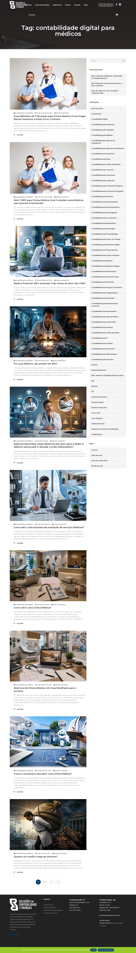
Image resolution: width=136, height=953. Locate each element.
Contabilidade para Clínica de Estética (105, 164)
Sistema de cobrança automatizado (105, 429)
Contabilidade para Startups (102, 327)
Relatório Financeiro (99, 407)
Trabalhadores (96, 434)
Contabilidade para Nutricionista (103, 271)
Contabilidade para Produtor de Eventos (106, 287)
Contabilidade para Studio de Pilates (105, 333)
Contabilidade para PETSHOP (102, 282)
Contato (31, 15)
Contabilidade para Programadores (104, 293)
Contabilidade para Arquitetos (102, 154)
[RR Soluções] (18, 5)
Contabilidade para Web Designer (104, 354)
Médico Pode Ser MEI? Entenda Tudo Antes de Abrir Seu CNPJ (49, 283)
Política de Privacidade (106, 950)
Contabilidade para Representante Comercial (104, 305)
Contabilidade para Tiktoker (102, 343)
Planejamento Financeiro (51, 913)
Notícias (94, 386)
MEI (92, 381)
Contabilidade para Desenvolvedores (105, 207)
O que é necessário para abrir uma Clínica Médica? (43, 773)
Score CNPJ (95, 413)
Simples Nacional (97, 424)
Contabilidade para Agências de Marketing (107, 148)
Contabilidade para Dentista (102, 196)
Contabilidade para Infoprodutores (104, 250)
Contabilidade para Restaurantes (103, 311)
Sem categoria (97, 418)
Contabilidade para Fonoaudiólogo (104, 234)
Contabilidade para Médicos (24, 113)
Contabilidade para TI (99, 338)
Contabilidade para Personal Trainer (105, 277)
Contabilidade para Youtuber (102, 359)
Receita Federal (97, 402)
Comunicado (96, 114)
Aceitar (93, 950)
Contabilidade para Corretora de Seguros (107, 186)
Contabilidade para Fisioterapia (103, 229)
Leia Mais (19, 135)
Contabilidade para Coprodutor (103, 175)
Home (29, 5)
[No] (134, 950)
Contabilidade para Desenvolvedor (104, 202)
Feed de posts (96, 455)
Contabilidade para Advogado (102, 130)
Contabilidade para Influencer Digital (105, 245)
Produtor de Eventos (99, 397)
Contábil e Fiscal (48, 904)
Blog (86, 5)
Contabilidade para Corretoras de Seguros (107, 191)
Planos (68, 5)
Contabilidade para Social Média (103, 322)
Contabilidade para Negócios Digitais (105, 266)
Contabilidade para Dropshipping (104, 212)
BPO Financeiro (97, 108)
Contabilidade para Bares (101, 159)
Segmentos (57, 5)
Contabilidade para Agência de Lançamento (103, 142)
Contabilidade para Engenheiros (103, 223)
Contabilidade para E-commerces (104, 218)
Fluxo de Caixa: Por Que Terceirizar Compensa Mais (104, 92)
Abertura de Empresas (50, 907)
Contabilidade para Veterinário (103, 349)
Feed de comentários (99, 461)
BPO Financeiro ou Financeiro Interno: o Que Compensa (106, 85)
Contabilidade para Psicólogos (102, 298)
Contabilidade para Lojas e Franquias (105, 255)
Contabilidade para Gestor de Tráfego (105, 239)
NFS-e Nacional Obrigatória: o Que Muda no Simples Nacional (106, 77)
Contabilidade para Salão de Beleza (104, 317)
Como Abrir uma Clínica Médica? (33, 607)
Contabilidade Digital (99, 119)
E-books (77, 5)
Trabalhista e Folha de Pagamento (53, 910)
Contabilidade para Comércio (102, 170)
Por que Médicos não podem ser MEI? (36, 363)
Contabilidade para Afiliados (102, 135)
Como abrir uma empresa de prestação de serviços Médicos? (49, 527)
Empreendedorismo (98, 370)
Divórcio (94, 365)
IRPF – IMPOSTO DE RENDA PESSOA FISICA (107, 375)
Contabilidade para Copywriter (103, 180)
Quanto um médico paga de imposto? (36, 856)
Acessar (94, 450)
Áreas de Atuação (42, 5)
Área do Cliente (106, 5)
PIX (92, 391)
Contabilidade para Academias (103, 124)
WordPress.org (97, 466)
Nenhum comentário (62, 113)
